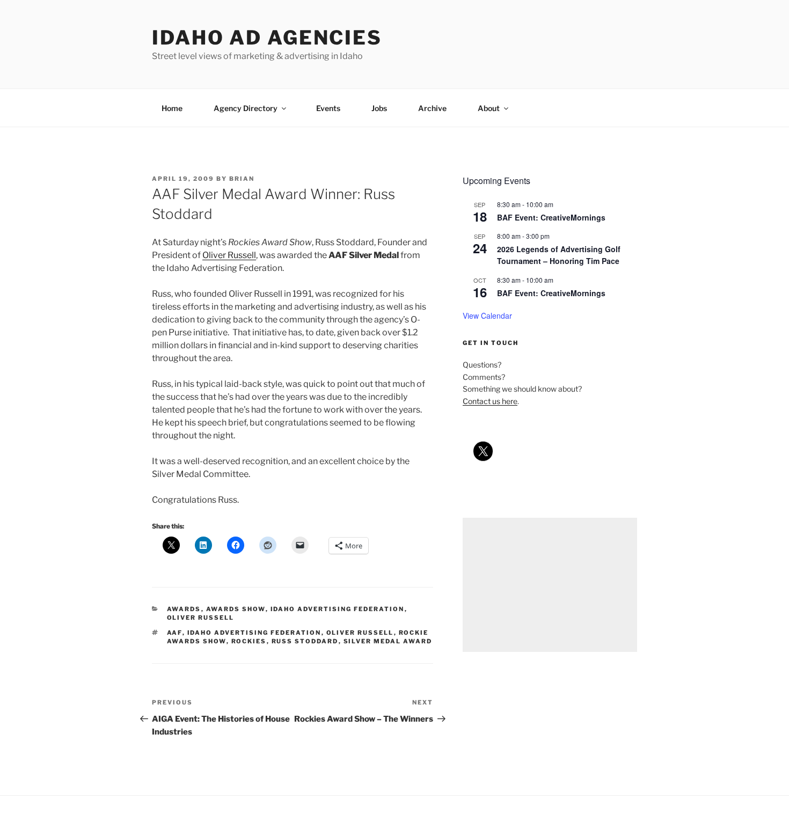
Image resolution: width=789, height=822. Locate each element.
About (489, 108)
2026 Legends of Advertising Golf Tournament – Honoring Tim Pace (558, 255)
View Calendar (487, 315)
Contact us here (490, 401)
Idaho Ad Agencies (267, 37)
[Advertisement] (550, 585)
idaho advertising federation (338, 609)
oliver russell (201, 617)
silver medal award (388, 641)
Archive (432, 108)
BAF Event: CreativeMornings (551, 217)
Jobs (379, 108)
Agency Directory (245, 108)
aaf (174, 632)
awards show (236, 609)
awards (184, 609)
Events (328, 108)
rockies (249, 641)
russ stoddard (305, 641)
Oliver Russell (229, 255)
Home (172, 108)
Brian (241, 178)
